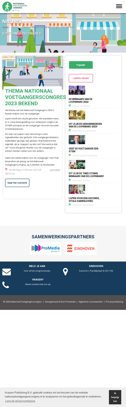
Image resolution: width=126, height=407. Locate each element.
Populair (80, 64)
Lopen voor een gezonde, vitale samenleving (84, 200)
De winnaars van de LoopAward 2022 (80, 100)
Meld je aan (37, 266)
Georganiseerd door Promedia (60, 301)
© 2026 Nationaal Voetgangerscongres (22, 301)
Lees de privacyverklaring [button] (20, 401)
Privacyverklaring (114, 301)
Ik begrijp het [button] (115, 397)
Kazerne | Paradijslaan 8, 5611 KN (96, 270)
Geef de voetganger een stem (83, 150)
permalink (55, 169)
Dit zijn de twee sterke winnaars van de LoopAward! (86, 175)
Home (5, 26)
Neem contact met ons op (38, 284)
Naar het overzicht (17, 182)
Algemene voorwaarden (91, 301)
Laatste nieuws (81, 78)
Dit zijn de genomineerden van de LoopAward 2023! (85, 125)
